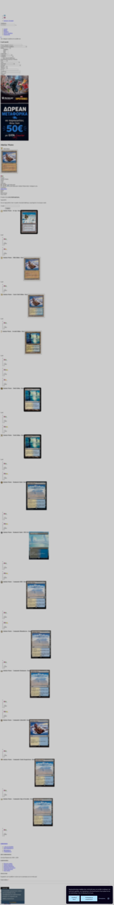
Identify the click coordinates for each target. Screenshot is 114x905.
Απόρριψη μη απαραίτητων (89, 898)
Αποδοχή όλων (74, 898)
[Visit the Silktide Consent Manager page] (108, 898)
